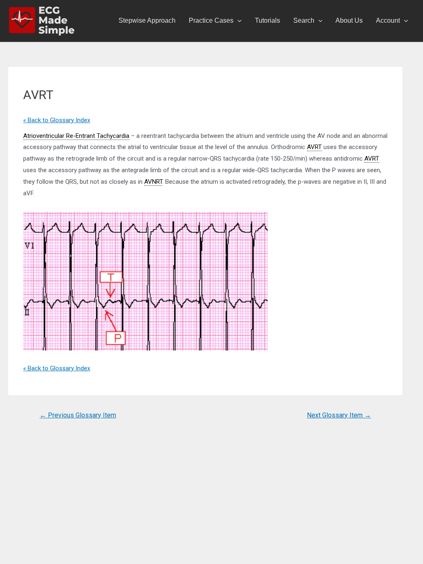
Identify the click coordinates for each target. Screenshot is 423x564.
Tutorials (267, 20)
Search (303, 20)
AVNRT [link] (153, 181)
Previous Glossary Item (78, 415)
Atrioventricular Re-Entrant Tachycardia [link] (76, 136)
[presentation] (237, 20)
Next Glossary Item (339, 415)
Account (388, 20)
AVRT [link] (314, 147)
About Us (349, 20)
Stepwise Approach (147, 20)
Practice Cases (211, 20)
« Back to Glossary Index (56, 120)
